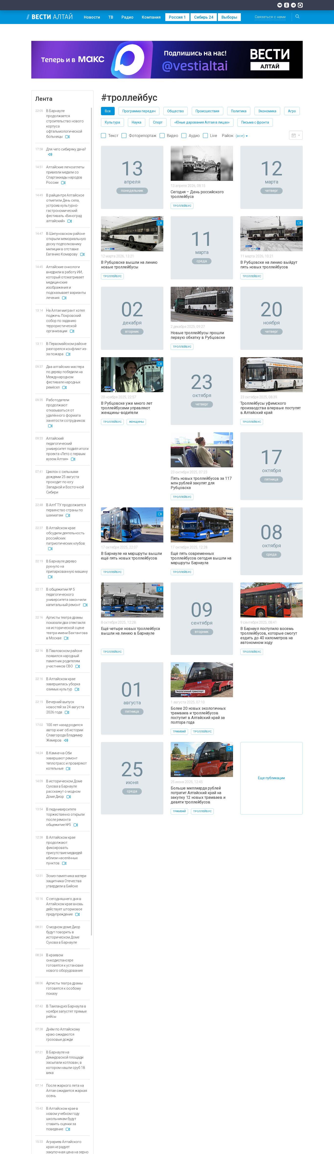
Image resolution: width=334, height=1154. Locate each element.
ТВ (110, 17)
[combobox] (241, 136)
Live (213, 135)
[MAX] (300, 5)
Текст (113, 135)
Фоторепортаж (142, 135)
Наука (136, 122)
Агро (292, 111)
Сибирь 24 (203, 17)
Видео (172, 135)
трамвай (179, 731)
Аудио (194, 135)
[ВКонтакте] (279, 5)
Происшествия (207, 111)
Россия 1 (177, 17)
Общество (175, 111)
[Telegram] (293, 5)
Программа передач (139, 111)
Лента (43, 98)
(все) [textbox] (240, 136)
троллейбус (182, 205)
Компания (151, 17)
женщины (136, 421)
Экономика (267, 111)
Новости (92, 17)
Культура (112, 122)
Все (108, 111)
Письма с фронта (255, 122)
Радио (128, 17)
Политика (238, 111)
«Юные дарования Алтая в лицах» (202, 122)
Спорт (158, 122)
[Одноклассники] (286, 5)
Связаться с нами (270, 17)
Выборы (229, 17)
